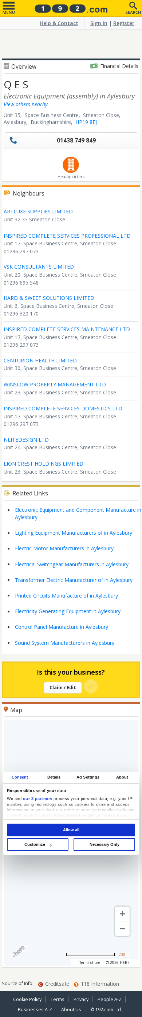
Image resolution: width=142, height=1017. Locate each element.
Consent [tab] (20, 777)
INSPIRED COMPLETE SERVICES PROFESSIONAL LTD (67, 235)
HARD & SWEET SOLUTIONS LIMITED (49, 297)
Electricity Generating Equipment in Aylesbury (68, 611)
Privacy (81, 999)
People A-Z (110, 999)
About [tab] (122, 777)
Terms (57, 999)
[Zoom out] (122, 928)
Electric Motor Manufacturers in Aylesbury (64, 548)
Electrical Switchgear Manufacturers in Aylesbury (72, 564)
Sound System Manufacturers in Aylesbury (64, 642)
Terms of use (89, 962)
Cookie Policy (27, 999)
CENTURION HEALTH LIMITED (40, 360)
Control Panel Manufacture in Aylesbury (61, 626)
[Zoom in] (122, 914)
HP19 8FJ (86, 121)
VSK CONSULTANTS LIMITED (39, 266)
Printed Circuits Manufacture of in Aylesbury (66, 595)
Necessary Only (104, 844)
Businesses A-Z (35, 1009)
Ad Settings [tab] (87, 777)
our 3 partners (37, 798)
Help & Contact (59, 23)
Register (123, 23)
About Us (71, 1009)
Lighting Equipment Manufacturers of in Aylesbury (73, 532)
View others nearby (25, 104)
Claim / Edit (63, 687)
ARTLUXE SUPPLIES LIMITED (38, 211)
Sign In (98, 23)
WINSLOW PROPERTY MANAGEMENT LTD (55, 384)
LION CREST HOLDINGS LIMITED (43, 463)
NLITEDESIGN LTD (26, 439)
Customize (34, 844)
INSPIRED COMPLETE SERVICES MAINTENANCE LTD (67, 329)
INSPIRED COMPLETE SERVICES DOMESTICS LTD (63, 408)
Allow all (71, 830)
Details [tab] (54, 777)
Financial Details (119, 66)
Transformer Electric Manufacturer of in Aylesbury (74, 579)
